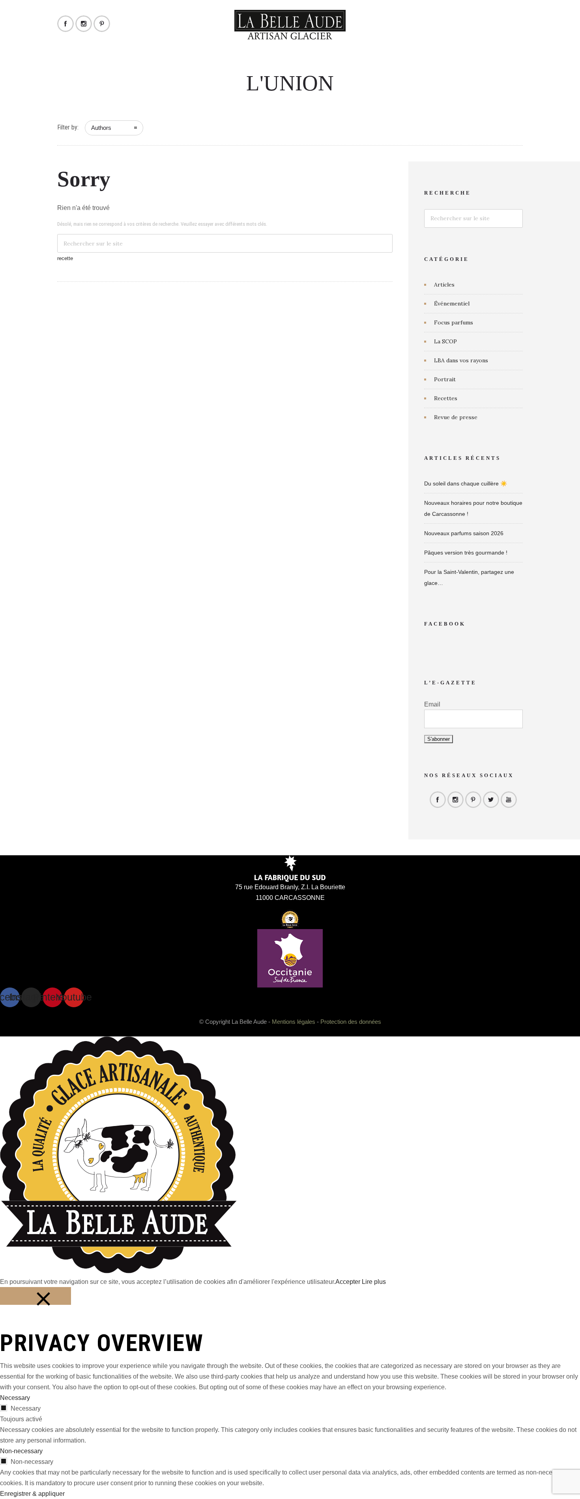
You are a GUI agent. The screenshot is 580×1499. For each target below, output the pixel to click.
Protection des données (350, 1021)
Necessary (26, 1408)
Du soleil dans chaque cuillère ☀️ (465, 483)
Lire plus (374, 1281)
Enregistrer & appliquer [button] (32, 1493)
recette (65, 258)
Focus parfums (453, 322)
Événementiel (452, 303)
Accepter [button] (347, 1281)
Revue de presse (455, 417)
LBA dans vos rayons (461, 360)
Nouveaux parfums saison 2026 (463, 533)
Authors (101, 127)
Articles (444, 284)
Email (432, 704)
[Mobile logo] (118, 1271)
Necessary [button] (15, 1397)
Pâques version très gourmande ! (465, 552)
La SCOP (445, 341)
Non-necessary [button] (21, 1451)
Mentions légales (293, 1021)
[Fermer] (35, 1296)
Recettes (445, 398)
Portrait (445, 379)
